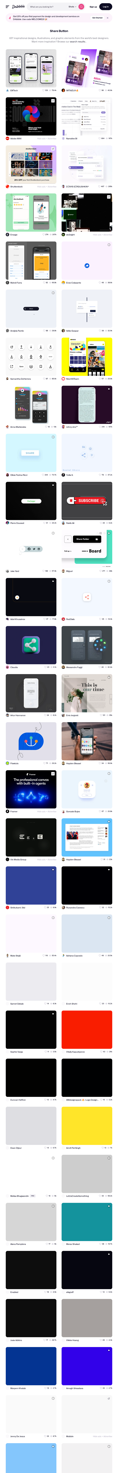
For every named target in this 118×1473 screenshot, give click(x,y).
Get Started (97, 18)
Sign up (93, 7)
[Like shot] (51, 82)
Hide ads (41, 138)
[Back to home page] (18, 6)
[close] (107, 18)
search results (77, 41)
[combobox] (47, 7)
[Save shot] (45, 82)
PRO (32, 1196)
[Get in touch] (40, 82)
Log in (106, 6)
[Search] (81, 7)
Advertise (52, 138)
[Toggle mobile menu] (7, 7)
